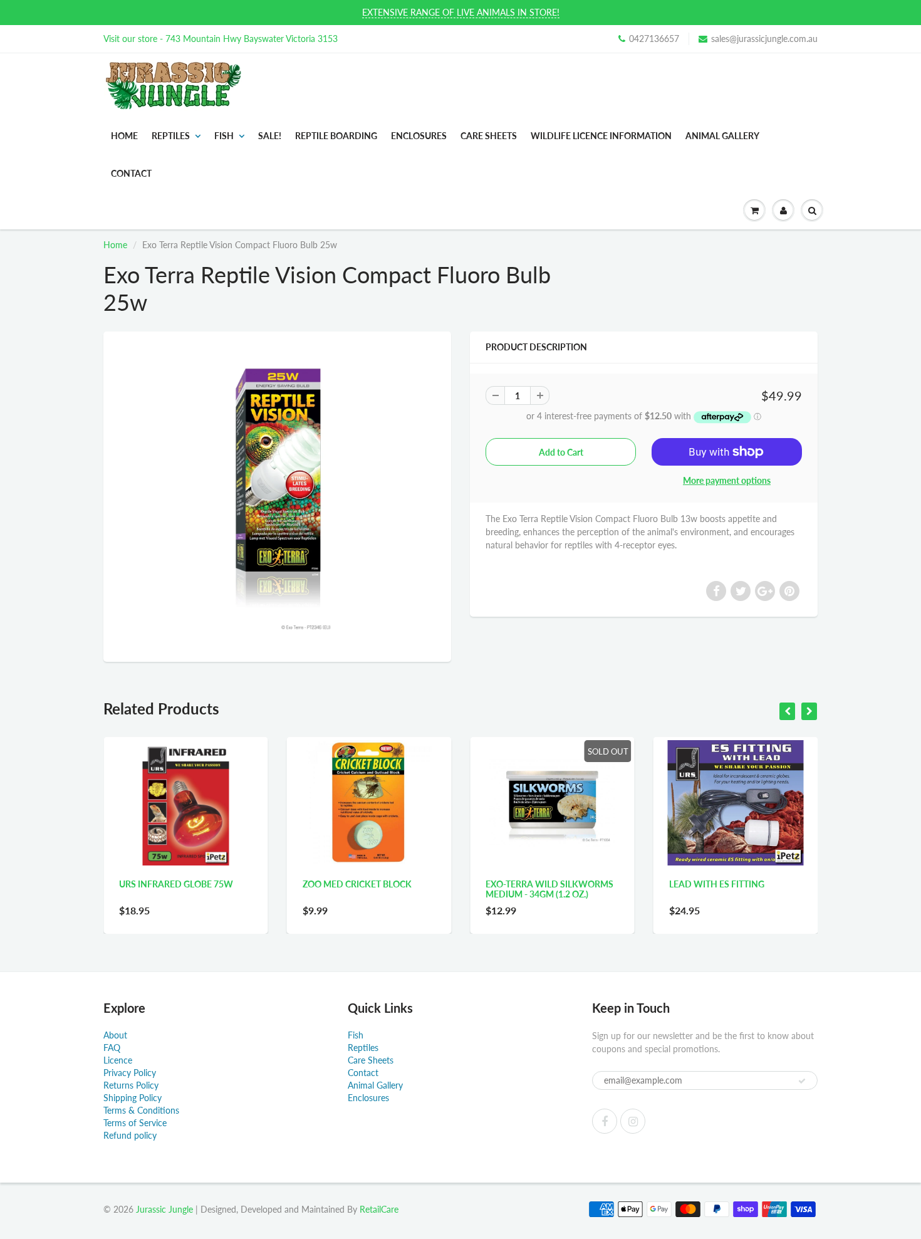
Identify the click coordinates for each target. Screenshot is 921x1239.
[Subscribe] (802, 1081)
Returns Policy (131, 1085)
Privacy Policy (129, 1072)
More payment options (727, 480)
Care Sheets (370, 1060)
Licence (117, 1060)
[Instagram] (632, 1121)
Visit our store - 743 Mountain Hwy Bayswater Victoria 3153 (220, 38)
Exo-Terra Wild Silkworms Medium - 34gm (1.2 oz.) (400, 889)
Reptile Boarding (336, 135)
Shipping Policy (132, 1097)
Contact (363, 1072)
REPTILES (171, 135)
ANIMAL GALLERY (722, 135)
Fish (355, 1035)
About (115, 1035)
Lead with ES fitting (566, 884)
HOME (124, 135)
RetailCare (379, 1209)
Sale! (269, 135)
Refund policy (130, 1135)
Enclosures (419, 135)
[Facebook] (604, 1121)
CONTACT (131, 173)
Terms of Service (135, 1122)
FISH (224, 135)
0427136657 (654, 38)
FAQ (111, 1047)
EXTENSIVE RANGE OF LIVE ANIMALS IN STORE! (460, 12)
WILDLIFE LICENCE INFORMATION (601, 135)
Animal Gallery (375, 1085)
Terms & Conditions (141, 1110)
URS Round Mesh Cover (757, 884)
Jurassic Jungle (164, 1209)
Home (115, 244)
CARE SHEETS (488, 135)
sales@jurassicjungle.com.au (764, 38)
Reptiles (363, 1047)
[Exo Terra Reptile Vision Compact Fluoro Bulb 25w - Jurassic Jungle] (277, 495)
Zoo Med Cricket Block (206, 884)
